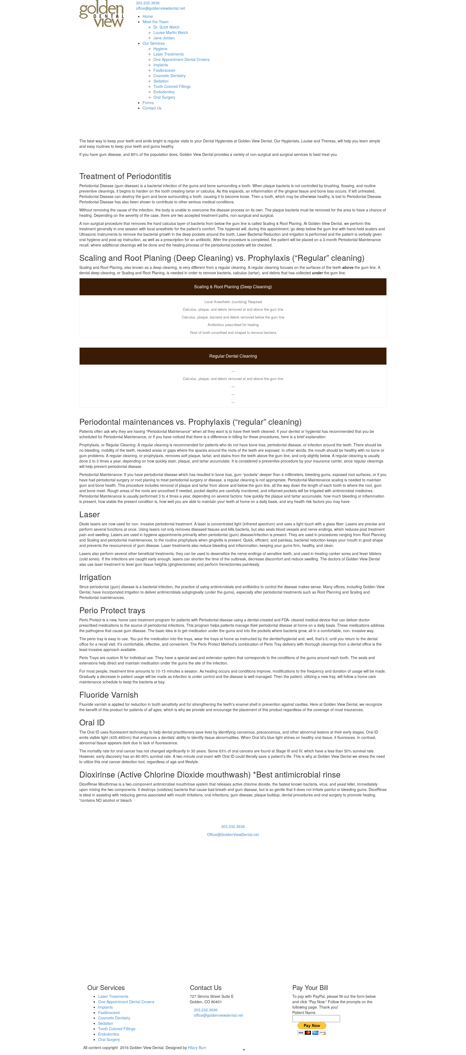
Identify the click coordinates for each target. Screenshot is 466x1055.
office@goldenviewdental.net (160, 8)
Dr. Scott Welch (166, 27)
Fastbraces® (164, 70)
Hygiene (160, 48)
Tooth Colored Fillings (172, 86)
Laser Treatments (168, 54)
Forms (148, 102)
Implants (160, 64)
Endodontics (163, 91)
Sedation (161, 81)
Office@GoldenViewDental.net (233, 834)
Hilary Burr (197, 1047)
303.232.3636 (148, 2)
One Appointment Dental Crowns (181, 59)
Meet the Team (156, 21)
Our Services (154, 43)
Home (148, 16)
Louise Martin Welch (170, 32)
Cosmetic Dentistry (169, 75)
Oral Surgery (164, 97)
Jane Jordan (164, 37)
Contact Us (152, 108)
